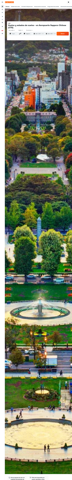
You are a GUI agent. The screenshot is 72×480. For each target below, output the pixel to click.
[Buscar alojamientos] (2, 9)
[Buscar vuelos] (2, 6)
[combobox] (29, 30)
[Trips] (2, 26)
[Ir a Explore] (2, 16)
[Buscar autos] (2, 12)
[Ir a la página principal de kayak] (9, 2)
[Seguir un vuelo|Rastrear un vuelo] (2, 19)
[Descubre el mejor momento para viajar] (2, 22)
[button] (2, 2)
